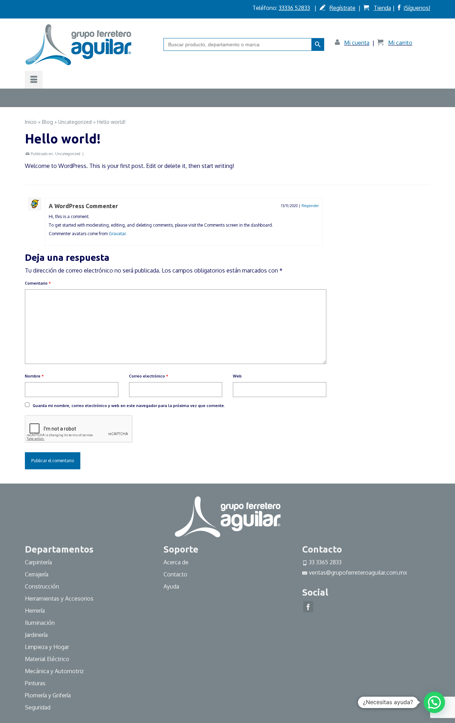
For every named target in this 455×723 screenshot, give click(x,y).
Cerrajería (36, 574)
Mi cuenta (356, 42)
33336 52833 (294, 7)
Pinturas (35, 683)
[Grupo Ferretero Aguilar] (89, 44)
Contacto (175, 574)
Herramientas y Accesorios (59, 598)
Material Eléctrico (48, 659)
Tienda (382, 7)
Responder (310, 206)
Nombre (34, 376)
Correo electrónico (148, 376)
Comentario (38, 283)
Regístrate (342, 7)
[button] (434, 702)
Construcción (42, 586)
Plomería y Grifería (48, 695)
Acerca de (176, 562)
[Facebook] (308, 606)
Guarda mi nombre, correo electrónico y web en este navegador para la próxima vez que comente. (129, 405)
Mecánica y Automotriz (55, 671)
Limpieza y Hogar (47, 646)
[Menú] (34, 80)
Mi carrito (400, 42)
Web (237, 376)
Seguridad (37, 707)
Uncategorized (67, 153)
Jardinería (36, 634)
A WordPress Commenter (83, 206)
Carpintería (38, 562)
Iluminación (40, 622)
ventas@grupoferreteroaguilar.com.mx (358, 572)
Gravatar (117, 233)
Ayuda (171, 586)
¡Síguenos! (416, 7)
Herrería (35, 610)
